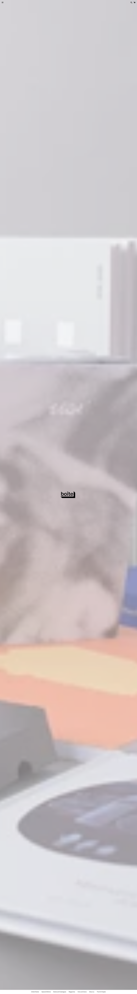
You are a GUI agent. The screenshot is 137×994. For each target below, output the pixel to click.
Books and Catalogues (59, 991)
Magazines (72, 991)
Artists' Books (35, 991)
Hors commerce (82, 991)
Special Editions (46, 991)
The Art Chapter (101, 991)
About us (91, 991)
